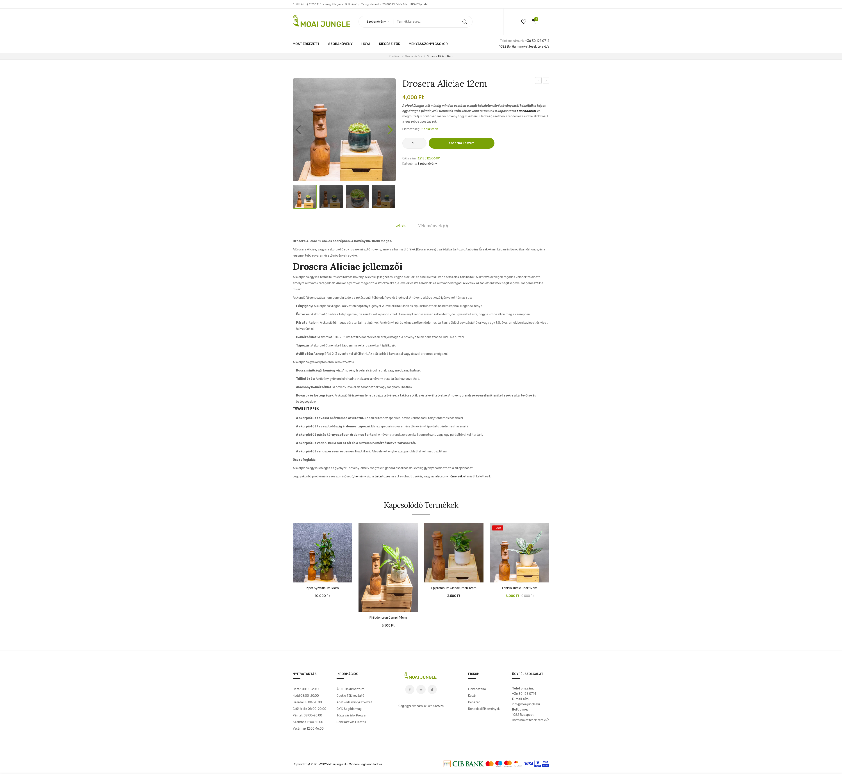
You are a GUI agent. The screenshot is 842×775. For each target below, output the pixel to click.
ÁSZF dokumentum (350, 689)
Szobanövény (413, 56)
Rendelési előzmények (484, 709)
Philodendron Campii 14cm (388, 618)
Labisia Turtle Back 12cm (546, 81)
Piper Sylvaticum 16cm (322, 588)
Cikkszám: (409, 158)
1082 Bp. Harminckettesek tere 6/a (524, 46)
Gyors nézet (309, 578)
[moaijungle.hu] (322, 21)
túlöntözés (382, 476)
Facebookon (526, 111)
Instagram (421, 689)
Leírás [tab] (400, 225)
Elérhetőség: (411, 129)
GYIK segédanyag (349, 709)
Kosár (472, 696)
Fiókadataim (477, 689)
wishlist (523, 21)
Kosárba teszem (461, 143)
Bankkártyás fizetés (351, 722)
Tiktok (432, 689)
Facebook (409, 689)
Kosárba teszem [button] (298, 578)
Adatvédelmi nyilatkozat (354, 702)
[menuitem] (306, 44)
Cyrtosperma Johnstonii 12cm (538, 81)
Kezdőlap (394, 56)
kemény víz (363, 476)
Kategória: (409, 164)
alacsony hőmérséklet (451, 476)
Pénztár (474, 702)
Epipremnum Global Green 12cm (453, 588)
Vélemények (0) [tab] (433, 225)
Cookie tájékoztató (350, 696)
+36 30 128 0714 (537, 41)
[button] (390, 130)
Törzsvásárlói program (352, 715)
